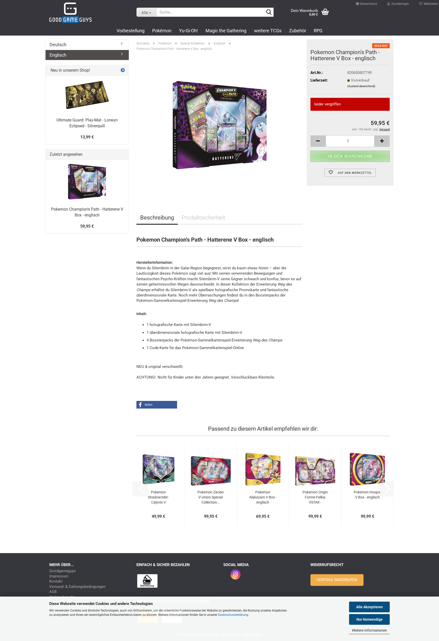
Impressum (58, 576)
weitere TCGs (267, 30)
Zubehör (297, 30)
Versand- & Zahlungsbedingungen (77, 587)
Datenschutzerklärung (233, 615)
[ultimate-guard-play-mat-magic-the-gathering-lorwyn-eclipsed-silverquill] (87, 95)
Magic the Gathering (226, 30)
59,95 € (87, 226)
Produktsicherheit (203, 217)
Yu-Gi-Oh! (188, 30)
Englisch (58, 55)
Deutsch (58, 44)
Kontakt (55, 581)
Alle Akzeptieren (369, 607)
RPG (318, 30)
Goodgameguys (62, 571)
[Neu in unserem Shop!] (123, 70)
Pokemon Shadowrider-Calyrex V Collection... (158, 497)
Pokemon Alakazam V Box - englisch (263, 497)
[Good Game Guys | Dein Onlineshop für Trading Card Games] (89, 12)
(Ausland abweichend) (361, 86)
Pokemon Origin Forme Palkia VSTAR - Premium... (315, 497)
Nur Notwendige (369, 619)
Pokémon (161, 30)
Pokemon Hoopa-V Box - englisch (367, 494)
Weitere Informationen (369, 630)
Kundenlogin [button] (399, 2)
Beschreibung (157, 217)
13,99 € (87, 137)
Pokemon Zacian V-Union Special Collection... (210, 497)
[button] (366, 1)
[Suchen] (269, 12)
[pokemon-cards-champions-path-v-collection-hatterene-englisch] (219, 125)
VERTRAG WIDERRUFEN (337, 579)
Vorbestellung (131, 30)
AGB (53, 592)
